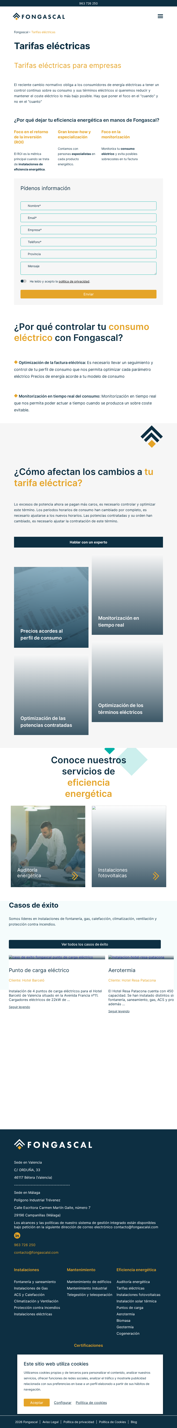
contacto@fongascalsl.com (36, 1252)
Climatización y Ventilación (36, 1301)
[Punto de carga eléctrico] (51, 957)
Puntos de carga (130, 1307)
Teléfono (34, 242)
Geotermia (125, 1327)
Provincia (34, 254)
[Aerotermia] (136, 957)
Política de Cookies (112, 1422)
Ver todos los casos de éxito (85, 944)
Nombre (34, 206)
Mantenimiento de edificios (89, 1282)
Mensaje (34, 266)
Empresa (35, 230)
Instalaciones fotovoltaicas (138, 1294)
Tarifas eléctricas (130, 1288)
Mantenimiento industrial (87, 1288)
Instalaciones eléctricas (33, 1314)
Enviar (89, 294)
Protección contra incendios (37, 1307)
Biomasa (123, 1320)
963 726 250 (88, 3)
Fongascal (21, 32)
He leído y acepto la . (60, 281)
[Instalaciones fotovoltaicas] (129, 886)
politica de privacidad (74, 281)
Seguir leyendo (19, 1007)
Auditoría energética (133, 1282)
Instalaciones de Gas (31, 1288)
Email (32, 218)
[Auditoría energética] (48, 886)
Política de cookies (91, 1402)
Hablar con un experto (88, 542)
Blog (134, 1422)
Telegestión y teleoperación (89, 1294)
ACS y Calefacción (29, 1294)
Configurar (62, 1402)
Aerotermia (126, 1314)
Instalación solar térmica (136, 1301)
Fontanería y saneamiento (35, 1282)
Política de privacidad (78, 1422)
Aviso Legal (50, 1422)
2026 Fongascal (26, 1422)
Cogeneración (128, 1333)
